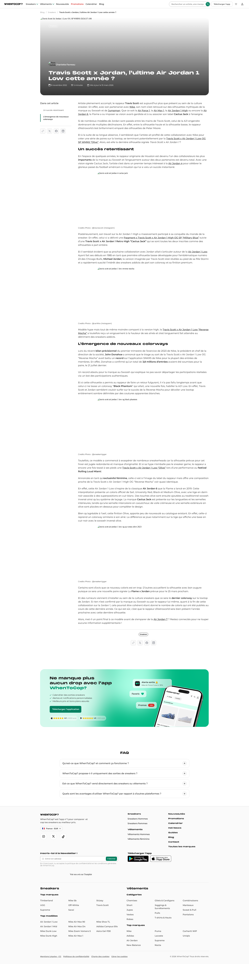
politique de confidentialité (79, 863)
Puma (158, 935)
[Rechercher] (208, 4)
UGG (42, 909)
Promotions (77, 4)
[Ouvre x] (53, 836)
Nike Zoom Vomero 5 (79, 935)
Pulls (157, 917)
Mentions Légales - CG (50, 961)
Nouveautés (62, 4)
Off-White (73, 909)
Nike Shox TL (103, 926)
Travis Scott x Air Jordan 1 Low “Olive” (144, 467)
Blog (101, 4)
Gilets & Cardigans (164, 905)
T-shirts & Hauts (163, 922)
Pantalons (188, 919)
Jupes (130, 914)
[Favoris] (236, 4)
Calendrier (91, 4)
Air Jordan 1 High (178, 110)
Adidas (130, 940)
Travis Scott (102, 909)
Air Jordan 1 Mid (48, 931)
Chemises (132, 905)
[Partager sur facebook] (56, 131)
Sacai (71, 914)
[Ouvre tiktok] (63, 836)
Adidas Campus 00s (107, 931)
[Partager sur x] (49, 131)
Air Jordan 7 (161, 619)
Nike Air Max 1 (75, 940)
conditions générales (106, 863)
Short (129, 909)
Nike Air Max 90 (76, 926)
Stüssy (99, 905)
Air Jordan (132, 945)
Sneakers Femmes (137, 823)
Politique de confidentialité (76, 961)
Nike (132, 107)
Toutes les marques (181, 846)
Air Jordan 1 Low (197, 251)
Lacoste (159, 940)
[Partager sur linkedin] (63, 131)
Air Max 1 (159, 110)
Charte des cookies (100, 961)
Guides (173, 832)
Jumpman (114, 110)
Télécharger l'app (222, 4)
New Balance (134, 949)
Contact (173, 842)
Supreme (45, 914)
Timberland (46, 905)
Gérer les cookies (119, 961)
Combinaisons (190, 905)
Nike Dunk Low (48, 935)
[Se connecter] (242, 4)
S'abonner (111, 859)
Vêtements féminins (138, 839)
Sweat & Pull (189, 914)
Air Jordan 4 (175, 163)
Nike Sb (72, 905)
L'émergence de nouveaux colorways (56, 117)
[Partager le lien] (42, 131)
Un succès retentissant (53, 110)
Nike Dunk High (48, 940)
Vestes (130, 919)
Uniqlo (186, 940)
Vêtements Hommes (139, 834)
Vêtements (46, 4)
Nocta (158, 949)
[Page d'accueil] (13, 4)
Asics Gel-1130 (103, 935)
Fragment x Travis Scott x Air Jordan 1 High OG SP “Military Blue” (161, 237)
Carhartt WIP (190, 935)
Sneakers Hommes (138, 819)
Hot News (174, 828)
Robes (130, 923)
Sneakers (31, 4)
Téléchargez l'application (65, 709)
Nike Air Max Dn (76, 931)
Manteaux (188, 909)
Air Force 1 (144, 110)
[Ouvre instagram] (43, 836)
